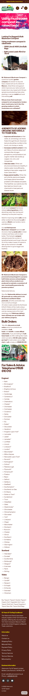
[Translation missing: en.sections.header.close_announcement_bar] (28, 1)
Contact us (5, 638)
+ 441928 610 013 (11, 676)
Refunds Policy (7, 644)
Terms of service (7, 653)
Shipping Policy (7, 641)
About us (5, 635)
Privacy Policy (6, 650)
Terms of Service (7, 656)
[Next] (25, 1)
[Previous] (3, 1)
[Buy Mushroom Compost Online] (14, 69)
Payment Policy (7, 647)
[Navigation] (26, 8)
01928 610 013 (21, 342)
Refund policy (6, 659)
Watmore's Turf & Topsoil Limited (7, 689)
